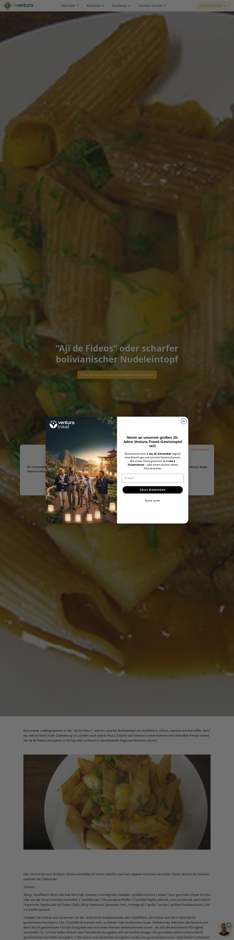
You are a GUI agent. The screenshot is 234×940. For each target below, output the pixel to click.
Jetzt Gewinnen (152, 489)
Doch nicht (152, 501)
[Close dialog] (183, 421)
